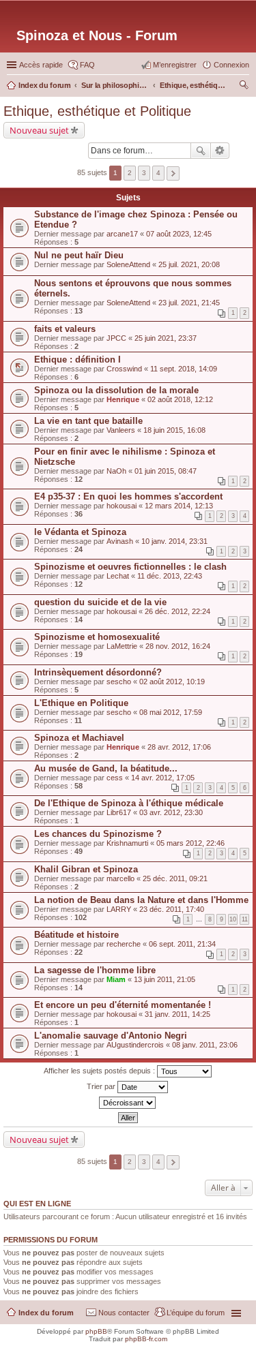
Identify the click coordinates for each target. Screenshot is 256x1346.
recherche (123, 944)
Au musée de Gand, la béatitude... (105, 768)
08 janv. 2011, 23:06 (205, 1045)
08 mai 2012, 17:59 (170, 712)
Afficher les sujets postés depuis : (100, 1071)
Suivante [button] (173, 173)
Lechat (117, 576)
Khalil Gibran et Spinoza (86, 869)
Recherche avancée (220, 150)
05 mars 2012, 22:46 (190, 843)
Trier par (102, 1086)
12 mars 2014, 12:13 (179, 506)
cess (114, 778)
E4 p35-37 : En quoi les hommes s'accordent (128, 496)
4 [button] (158, 173)
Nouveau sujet (39, 130)
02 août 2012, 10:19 (172, 681)
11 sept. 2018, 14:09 (183, 369)
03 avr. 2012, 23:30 (171, 812)
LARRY (118, 909)
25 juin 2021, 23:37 (165, 338)
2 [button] (130, 173)
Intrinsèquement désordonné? (98, 672)
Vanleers (120, 430)
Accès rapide (41, 65)
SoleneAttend (128, 264)
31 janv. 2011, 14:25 (177, 1014)
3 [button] (144, 173)
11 (245, 919)
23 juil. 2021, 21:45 (189, 303)
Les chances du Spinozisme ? (98, 834)
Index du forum (46, 1313)
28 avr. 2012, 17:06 (179, 747)
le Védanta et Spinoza (80, 532)
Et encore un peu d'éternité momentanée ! (122, 1005)
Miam (116, 979)
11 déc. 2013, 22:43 (169, 576)
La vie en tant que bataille (88, 421)
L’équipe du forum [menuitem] (196, 1313)
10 (232, 919)
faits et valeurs (65, 329)
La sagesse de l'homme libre (95, 970)
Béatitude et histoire (76, 935)
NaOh (116, 471)
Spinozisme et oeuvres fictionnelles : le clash (130, 567)
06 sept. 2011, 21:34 (182, 944)
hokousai (121, 506)
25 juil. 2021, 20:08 (189, 264)
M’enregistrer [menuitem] (175, 65)
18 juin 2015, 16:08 (174, 430)
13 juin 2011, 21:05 (164, 979)
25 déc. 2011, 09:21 (175, 878)
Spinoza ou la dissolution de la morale (116, 390)
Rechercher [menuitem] (243, 86)
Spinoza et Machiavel (79, 738)
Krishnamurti (127, 843)
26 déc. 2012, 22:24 (177, 611)
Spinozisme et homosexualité (97, 637)
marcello (120, 878)
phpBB (96, 1331)
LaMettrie (121, 646)
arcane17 (122, 234)
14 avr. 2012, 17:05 (163, 778)
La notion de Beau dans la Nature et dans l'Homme (141, 900)
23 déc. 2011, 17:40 (171, 909)
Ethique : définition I (77, 359)
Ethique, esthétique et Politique (97, 111)
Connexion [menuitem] (231, 65)
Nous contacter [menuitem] (124, 1313)
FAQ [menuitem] (87, 65)
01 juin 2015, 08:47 (165, 471)
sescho (118, 681)
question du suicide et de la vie (100, 602)
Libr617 (118, 812)
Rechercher (200, 150)
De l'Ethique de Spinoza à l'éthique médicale (128, 803)
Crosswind (124, 369)
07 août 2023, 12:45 (179, 234)
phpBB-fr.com (146, 1339)
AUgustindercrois (135, 1045)
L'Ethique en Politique (81, 703)
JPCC (116, 338)
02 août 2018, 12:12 (180, 399)
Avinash (119, 541)
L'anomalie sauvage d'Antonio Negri (110, 1035)
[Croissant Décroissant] (128, 1103)
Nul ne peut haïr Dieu (79, 255)
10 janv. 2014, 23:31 (174, 541)
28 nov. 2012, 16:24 (177, 646)
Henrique (122, 399)
